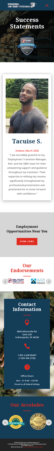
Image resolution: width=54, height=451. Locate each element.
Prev (5, 282)
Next (49, 282)
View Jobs (27, 241)
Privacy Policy (39, 447)
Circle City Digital (28, 447)
